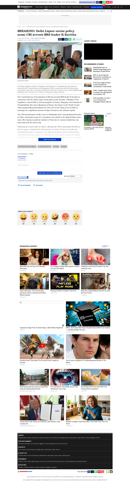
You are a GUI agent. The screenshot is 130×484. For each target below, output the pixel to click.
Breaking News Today (24, 437)
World (51, 7)
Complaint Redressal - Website (71, 476)
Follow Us (79, 39)
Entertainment (77, 7)
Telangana (64, 146)
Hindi (63, 2)
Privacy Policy (49, 476)
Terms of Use (41, 476)
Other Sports (56, 449)
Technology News (70, 461)
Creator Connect (96, 7)
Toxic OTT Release (31, 11)
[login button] (115, 7)
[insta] (111, 2)
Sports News (22, 449)
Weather (20, 467)
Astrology (50, 455)
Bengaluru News (95, 437)
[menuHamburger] (118, 7)
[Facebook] (97, 2)
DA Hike (49, 461)
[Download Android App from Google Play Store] (107, 471)
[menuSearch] (121, 7)
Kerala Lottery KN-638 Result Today (66, 11)
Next (111, 11)
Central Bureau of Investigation (27, 146)
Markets (63, 7)
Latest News (39, 7)
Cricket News (30, 449)
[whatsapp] (104, 2)
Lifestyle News (22, 455)
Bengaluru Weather (51, 467)
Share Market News (33, 461)
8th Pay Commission (58, 461)
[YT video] (107, 2)
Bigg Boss (42, 443)
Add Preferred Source (86, 2)
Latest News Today (37, 437)
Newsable (28, 2)
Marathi (68, 2)
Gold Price (43, 461)
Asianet (24, 471)
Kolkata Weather (29, 467)
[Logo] (25, 7)
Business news (22, 461)
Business (56, 7)
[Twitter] (100, 2)
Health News (43, 455)
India (46, 7)
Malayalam (21, 2)
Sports (69, 7)
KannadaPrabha (42, 2)
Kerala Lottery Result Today (46, 11)
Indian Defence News (83, 437)
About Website (31, 476)
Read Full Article (50, 139)
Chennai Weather (40, 467)
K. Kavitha (56, 146)
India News (46, 437)
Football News (39, 449)
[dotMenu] (113, 7)
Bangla (59, 2)
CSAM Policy (57, 476)
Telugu (50, 2)
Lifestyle (86, 7)
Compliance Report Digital (89, 476)
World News (54, 437)
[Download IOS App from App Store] (111, 471)
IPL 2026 (107, 7)
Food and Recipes (33, 455)
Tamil (54, 2)
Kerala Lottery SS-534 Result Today (88, 11)
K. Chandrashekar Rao (44, 146)
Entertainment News (24, 443)
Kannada (34, 2)
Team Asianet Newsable (38, 38)
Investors (100, 476)
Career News (58, 455)
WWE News (48, 449)
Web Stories (66, 455)
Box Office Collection (61, 443)
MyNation (74, 2)
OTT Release (34, 443)
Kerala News (72, 437)
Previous (108, 11)
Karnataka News (63, 437)
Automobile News (81, 461)
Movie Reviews (50, 443)
